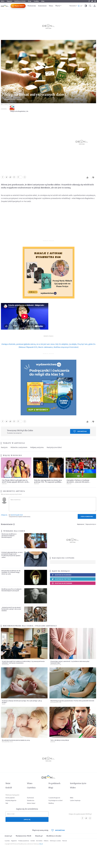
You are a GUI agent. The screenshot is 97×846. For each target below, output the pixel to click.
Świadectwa (30, 800)
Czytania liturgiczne (54, 798)
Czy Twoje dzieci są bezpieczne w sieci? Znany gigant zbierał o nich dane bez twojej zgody (15, 482)
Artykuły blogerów (10, 800)
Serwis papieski (10, 798)
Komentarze (42, 6)
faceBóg (36, 1)
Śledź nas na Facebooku (63, 575)
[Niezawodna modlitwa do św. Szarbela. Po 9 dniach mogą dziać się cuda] (35, 577)
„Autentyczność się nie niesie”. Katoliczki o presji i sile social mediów (11, 609)
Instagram (95, 1)
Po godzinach (54, 783)
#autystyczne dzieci (54, 447)
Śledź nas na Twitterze (63, 579)
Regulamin (14, 841)
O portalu (7, 841)
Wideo (73, 787)
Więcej (57, 6)
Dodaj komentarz (87, 516)
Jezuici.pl (8, 836)
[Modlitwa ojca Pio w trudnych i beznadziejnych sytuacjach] (35, 595)
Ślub (6, 803)
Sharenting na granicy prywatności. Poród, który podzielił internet (72, 701)
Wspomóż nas (82, 431)
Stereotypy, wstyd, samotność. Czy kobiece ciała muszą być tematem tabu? (69, 662)
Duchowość (30, 798)
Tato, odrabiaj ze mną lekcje (59, 740)
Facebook (89, 1)
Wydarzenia (31, 6)
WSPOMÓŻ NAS (60, 830)
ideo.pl (41, 844)
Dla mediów (39, 841)
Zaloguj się (4, 515)
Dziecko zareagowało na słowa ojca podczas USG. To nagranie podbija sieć (48, 482)
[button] (85, 5)
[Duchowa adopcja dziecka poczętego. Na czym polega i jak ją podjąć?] (24, 682)
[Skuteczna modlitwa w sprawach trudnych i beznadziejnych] (35, 540)
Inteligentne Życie (9, 99)
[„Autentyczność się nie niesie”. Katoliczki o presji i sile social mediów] (35, 614)
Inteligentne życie (78, 783)
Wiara (51, 6)
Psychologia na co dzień (55, 800)
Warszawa (72, 5)
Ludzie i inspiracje (75, 800)
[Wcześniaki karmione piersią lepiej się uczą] (24, 722)
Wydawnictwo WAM (23, 836)
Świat (7, 783)
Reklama (46, 841)
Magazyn (9, 1)
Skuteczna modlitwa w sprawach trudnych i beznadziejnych (9, 535)
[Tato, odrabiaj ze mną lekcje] (72, 722)
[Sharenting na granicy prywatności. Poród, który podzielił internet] (72, 682)
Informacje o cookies (55, 841)
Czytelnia (31, 787)
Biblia (2, 1)
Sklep (42, 1)
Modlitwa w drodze (19, 1)
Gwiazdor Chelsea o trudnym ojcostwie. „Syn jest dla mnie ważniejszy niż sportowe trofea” (79, 482)
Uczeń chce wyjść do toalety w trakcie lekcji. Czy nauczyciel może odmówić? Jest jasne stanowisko (23, 662)
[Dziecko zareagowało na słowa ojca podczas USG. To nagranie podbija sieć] (48, 468)
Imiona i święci (31, 803)
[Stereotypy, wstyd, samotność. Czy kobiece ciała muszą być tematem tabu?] (72, 643)
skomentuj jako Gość (17, 515)
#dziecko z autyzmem (19, 447)
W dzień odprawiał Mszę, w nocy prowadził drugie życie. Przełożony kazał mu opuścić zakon (12, 554)
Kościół (8, 787)
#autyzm (4, 447)
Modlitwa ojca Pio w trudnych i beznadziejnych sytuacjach (12, 590)
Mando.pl (39, 836)
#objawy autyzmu (37, 447)
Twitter (92, 1)
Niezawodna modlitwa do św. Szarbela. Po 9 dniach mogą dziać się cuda (11, 572)
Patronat (64, 841)
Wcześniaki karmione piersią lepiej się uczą (16, 740)
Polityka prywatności (23, 841)
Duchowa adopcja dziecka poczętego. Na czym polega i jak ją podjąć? (22, 701)
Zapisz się (27, 819)
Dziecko (19, 99)
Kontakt (33, 841)
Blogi (29, 1)
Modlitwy (51, 803)
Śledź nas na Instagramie (63, 583)
